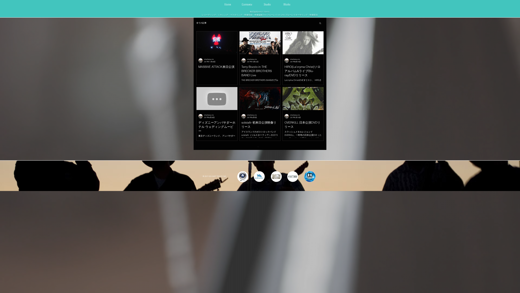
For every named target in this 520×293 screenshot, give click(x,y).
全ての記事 (201, 23)
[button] (320, 23)
